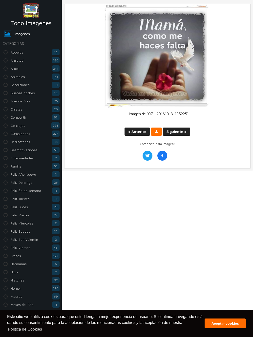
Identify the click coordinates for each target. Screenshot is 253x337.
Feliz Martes (34, 215)
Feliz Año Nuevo (34, 174)
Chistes (34, 109)
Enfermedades (34, 158)
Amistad (34, 60)
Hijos (34, 272)
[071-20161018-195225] (157, 107)
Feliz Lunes (34, 207)
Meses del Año (34, 304)
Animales (34, 77)
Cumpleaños (34, 133)
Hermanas (34, 264)
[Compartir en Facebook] (162, 156)
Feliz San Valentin (34, 239)
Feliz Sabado (34, 231)
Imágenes (22, 34)
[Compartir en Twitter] (147, 156)
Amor (34, 68)
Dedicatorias (34, 142)
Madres (34, 296)
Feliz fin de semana (34, 190)
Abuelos (34, 52)
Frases (34, 256)
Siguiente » (177, 132)
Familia (34, 166)
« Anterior (137, 132)
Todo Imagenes (31, 22)
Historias (34, 280)
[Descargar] (156, 132)
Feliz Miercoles (34, 223)
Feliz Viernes (34, 247)
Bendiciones (34, 85)
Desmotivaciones (34, 150)
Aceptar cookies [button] (225, 323)
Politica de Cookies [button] (25, 329)
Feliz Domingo (34, 182)
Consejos (34, 125)
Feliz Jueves (34, 199)
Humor (34, 288)
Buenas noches (34, 93)
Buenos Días (34, 101)
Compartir (34, 117)
